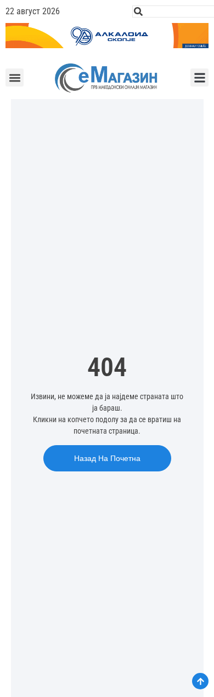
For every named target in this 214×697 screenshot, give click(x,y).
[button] (14, 77)
